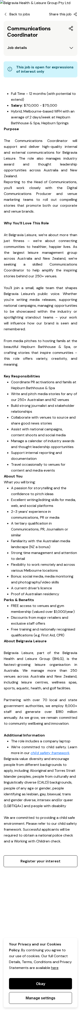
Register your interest (40, 861)
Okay (40, 983)
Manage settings (40, 998)
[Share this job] (71, 28)
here (54, 967)
